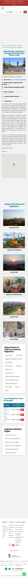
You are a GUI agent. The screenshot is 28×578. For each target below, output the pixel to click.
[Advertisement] (14, 30)
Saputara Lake (14, 227)
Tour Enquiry (9, 12)
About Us (3, 564)
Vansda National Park (11, 383)
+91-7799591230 (17, 569)
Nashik (17, 387)
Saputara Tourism (10, 435)
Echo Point (19, 355)
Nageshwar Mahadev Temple (13, 359)
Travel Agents (18, 565)
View (22, 409)
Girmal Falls (8, 387)
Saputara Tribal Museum (14, 294)
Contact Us (10, 564)
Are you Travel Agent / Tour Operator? (14, 1)
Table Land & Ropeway (14, 250)
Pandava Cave (9, 373)
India (3, 45)
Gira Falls (18, 366)
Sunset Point (14, 272)
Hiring (11, 565)
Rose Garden (8, 366)
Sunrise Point (14, 317)
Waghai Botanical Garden (12, 376)
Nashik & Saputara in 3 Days (7, 419)
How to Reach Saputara (11, 449)
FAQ (6, 565)
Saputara (19, 45)
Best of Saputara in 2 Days (7, 409)
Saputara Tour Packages (12, 442)
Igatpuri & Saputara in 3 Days (7, 414)
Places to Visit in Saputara (9, 47)
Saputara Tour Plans (10, 452)
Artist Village (14, 339)
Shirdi (6, 390)
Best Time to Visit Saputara (12, 445)
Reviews (18, 564)
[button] (14, 165)
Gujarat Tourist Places (10, 45)
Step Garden (8, 362)
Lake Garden (8, 355)
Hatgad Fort (8, 369)
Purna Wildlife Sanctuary (12, 380)
